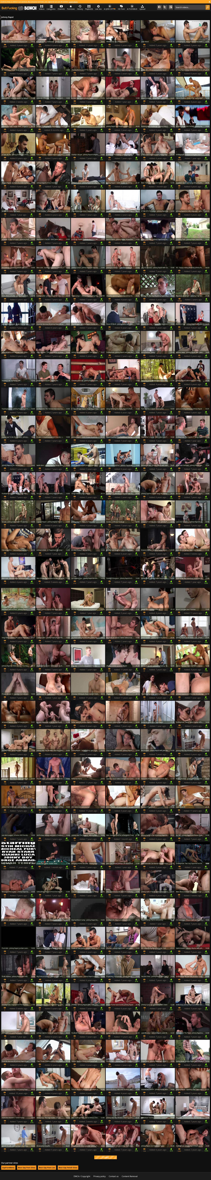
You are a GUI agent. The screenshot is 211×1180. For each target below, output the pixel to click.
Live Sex (98, 9)
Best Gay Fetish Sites (68, 1167)
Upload (142, 9)
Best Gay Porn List (47, 1167)
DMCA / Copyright (82, 1176)
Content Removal (129, 1176)
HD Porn (121, 9)
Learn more (73, 2)
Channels (61, 9)
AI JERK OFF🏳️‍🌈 (110, 9)
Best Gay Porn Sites (26, 1167)
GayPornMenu (8, 1167)
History (80, 9)
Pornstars (71, 9)
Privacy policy (99, 1176)
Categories (51, 9)
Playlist (89, 9)
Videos (41, 9)
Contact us (114, 1176)
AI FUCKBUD (132, 9)
